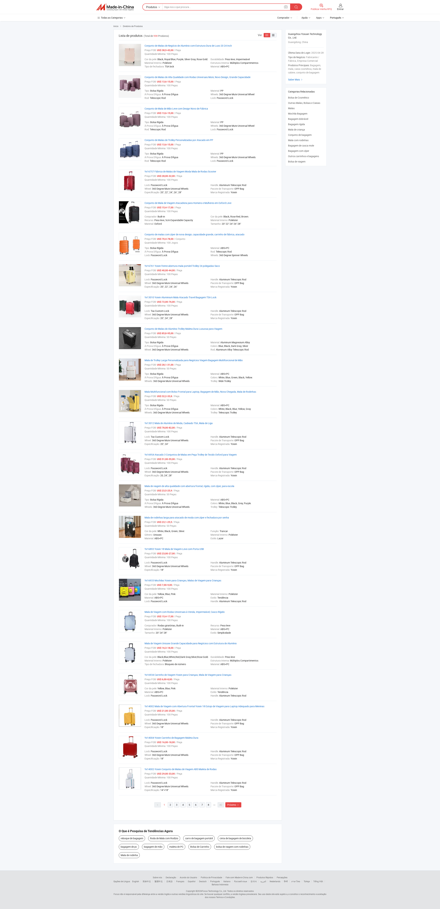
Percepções (282, 877)
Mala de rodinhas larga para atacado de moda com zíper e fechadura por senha (187, 517)
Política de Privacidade (211, 877)
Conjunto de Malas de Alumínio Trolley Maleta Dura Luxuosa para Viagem (183, 328)
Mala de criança (296, 129)
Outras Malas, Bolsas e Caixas (304, 103)
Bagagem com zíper (298, 150)
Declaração (171, 877)
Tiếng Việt (318, 881)
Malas (291, 108)
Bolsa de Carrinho (199, 846)
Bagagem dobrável (298, 119)
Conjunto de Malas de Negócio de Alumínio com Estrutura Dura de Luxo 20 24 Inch (188, 45)
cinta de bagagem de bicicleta (235, 838)
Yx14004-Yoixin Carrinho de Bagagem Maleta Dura (171, 737)
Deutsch (203, 881)
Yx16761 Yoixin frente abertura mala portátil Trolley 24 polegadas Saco (182, 265)
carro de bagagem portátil (199, 838)
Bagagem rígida (296, 124)
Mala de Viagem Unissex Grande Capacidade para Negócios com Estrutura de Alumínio (191, 643)
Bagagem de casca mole (301, 145)
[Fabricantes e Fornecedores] (115, 7)
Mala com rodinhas (298, 140)
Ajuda (304, 17)
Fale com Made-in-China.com (239, 877)
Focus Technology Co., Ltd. (214, 891)
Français (180, 881)
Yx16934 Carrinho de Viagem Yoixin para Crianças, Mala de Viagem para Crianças (188, 674)
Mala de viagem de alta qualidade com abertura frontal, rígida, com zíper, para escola (189, 486)
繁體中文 (159, 881)
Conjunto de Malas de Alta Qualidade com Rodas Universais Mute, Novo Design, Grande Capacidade (197, 77)
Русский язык (240, 881)
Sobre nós (157, 877)
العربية (263, 881)
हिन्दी (286, 881)
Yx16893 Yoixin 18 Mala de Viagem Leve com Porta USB (174, 549)
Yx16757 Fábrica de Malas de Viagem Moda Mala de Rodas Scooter (180, 171)
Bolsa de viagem (296, 161)
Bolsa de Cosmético (298, 97)
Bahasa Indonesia (220, 884)
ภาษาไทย (295, 881)
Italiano (226, 881)
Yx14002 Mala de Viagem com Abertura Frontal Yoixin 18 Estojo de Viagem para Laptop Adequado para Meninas (204, 706)
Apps (319, 17)
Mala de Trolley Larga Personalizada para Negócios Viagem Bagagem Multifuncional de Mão (194, 360)
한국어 (254, 881)
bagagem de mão (153, 846)
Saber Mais (295, 79)
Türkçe (307, 881)
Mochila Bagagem (297, 113)
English (135, 881)
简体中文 (147, 881)
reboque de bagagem (132, 838)
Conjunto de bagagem (300, 134)
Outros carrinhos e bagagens (303, 156)
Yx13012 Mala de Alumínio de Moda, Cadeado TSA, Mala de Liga (179, 423)
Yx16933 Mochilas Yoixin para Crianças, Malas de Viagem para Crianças (183, 580)
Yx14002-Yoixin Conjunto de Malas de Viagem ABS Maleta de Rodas (181, 769)
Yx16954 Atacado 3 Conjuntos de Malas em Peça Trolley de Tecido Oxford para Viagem (191, 454)
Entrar (340, 9)
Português (215, 881)
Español (191, 881)
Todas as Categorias (112, 17)
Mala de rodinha (129, 855)
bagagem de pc (129, 846)
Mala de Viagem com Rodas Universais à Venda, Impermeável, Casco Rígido (185, 612)
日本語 (169, 881)
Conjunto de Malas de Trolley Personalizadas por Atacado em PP (179, 140)
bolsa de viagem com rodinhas (232, 846)
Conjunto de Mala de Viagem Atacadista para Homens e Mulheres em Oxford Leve (188, 203)
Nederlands (275, 881)
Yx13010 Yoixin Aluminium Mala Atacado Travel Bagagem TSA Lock (180, 297)
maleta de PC (176, 846)
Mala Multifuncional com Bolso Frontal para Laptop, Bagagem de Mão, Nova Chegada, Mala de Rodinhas (200, 391)
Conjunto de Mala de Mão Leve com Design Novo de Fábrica (176, 108)
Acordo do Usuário (188, 877)
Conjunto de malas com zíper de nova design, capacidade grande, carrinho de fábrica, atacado (194, 234)
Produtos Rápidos (264, 877)
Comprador (283, 17)
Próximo (233, 804)
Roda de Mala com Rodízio (164, 838)
